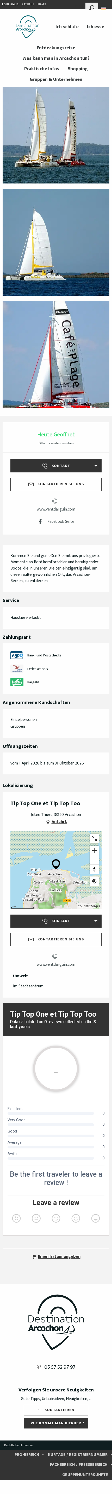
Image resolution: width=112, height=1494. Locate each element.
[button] (91, 7)
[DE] (103, 8)
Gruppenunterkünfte (85, 1474)
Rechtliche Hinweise (18, 1445)
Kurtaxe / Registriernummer (78, 1454)
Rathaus (28, 4)
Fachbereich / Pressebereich (79, 1464)
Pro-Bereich (27, 1454)
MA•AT (42, 4)
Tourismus (10, 4)
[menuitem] (27, 27)
